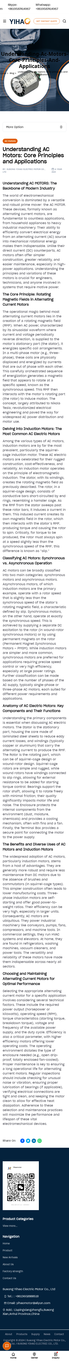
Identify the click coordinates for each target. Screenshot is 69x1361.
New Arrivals (10, 1257)
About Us (8, 1264)
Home (6, 1243)
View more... (10, 1225)
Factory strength (13, 1271)
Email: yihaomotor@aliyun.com (28, 1303)
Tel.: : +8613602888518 (23, 1296)
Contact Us (9, 1278)
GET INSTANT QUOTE (46, 21)
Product (7, 1250)
